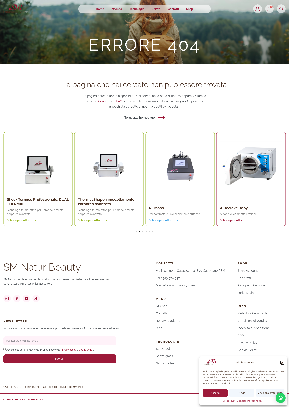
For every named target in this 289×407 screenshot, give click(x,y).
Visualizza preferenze (270, 392)
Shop (189, 9)
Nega (242, 392)
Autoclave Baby (234, 208)
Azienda (116, 9)
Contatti (173, 9)
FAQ (119, 101)
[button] (282, 362)
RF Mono (156, 208)
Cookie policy (86, 349)
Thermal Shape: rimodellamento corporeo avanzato (106, 201)
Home (100, 9)
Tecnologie (136, 9)
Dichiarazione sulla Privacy (249, 401)
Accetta (215, 392)
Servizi (156, 9)
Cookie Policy (229, 401)
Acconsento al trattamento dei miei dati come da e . (50, 349)
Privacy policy (68, 349)
